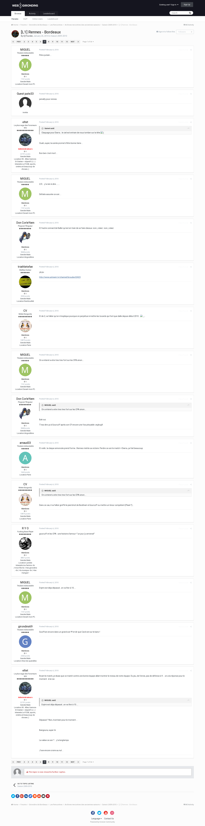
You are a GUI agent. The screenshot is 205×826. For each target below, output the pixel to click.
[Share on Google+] (22, 796)
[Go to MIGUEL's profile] (25, 65)
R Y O (25, 528)
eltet (25, 122)
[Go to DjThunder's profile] (15, 34)
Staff (25, 19)
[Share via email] (43, 796)
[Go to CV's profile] (25, 326)
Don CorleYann (25, 222)
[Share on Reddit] (35, 796)
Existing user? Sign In (168, 5)
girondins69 (25, 626)
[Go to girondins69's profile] (25, 641)
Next (72, 41)
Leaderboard (53, 19)
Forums (15, 19)
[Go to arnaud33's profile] (25, 458)
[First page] (13, 42)
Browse (18, 13)
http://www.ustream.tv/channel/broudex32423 (60, 277)
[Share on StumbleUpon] (39, 796)
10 (57, 42)
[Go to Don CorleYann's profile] (25, 238)
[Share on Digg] (26, 796)
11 (62, 42)
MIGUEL (25, 49)
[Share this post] (191, 50)
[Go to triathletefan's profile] (25, 282)
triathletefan (25, 266)
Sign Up (187, 4)
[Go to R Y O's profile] (25, 543)
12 (67, 42)
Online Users (37, 19)
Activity (32, 13)
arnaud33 (25, 442)
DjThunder (28, 36)
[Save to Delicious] (30, 796)
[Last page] (78, 42)
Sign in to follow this (166, 32)
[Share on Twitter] (13, 796)
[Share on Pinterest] (48, 796)
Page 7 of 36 (88, 42)
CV (25, 310)
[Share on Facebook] (17, 796)
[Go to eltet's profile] (25, 139)
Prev (19, 41)
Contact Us (109, 818)
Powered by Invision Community (102, 822)
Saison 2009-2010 (59, 36)
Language (96, 818)
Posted (48, 50)
